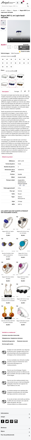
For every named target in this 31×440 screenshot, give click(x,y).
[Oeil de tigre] (20, 84)
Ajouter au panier (24, 47)
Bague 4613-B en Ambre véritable (8, 277)
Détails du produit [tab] (7, 157)
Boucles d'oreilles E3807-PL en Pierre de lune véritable (8, 299)
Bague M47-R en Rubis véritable (22, 277)
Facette (20, 174)
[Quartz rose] (4, 84)
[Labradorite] (12, 76)
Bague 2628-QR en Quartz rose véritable (23, 321)
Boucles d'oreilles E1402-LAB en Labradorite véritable (8, 255)
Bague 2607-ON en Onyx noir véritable (23, 299)
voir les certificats (11, 71)
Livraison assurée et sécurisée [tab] (10, 335)
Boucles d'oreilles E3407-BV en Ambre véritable (8, 321)
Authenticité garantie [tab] (8, 341)
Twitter (7, 421)
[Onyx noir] (20, 76)
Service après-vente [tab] (7, 344)
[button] (15, 413)
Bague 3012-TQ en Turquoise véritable (23, 254)
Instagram (16, 421)
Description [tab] (5, 91)
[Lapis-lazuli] (12, 84)
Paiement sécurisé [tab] (22, 341)
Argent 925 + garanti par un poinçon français (22, 181)
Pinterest (28, 91)
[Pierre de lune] (4, 76)
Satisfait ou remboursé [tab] (8, 332)
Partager (21, 91)
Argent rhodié (22, 177)
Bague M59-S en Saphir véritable (8, 232)
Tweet (25, 91)
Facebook (2, 421)
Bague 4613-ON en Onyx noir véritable (23, 232)
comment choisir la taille (8, 56)
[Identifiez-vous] (17, 2)
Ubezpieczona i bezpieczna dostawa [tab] (12, 338)
